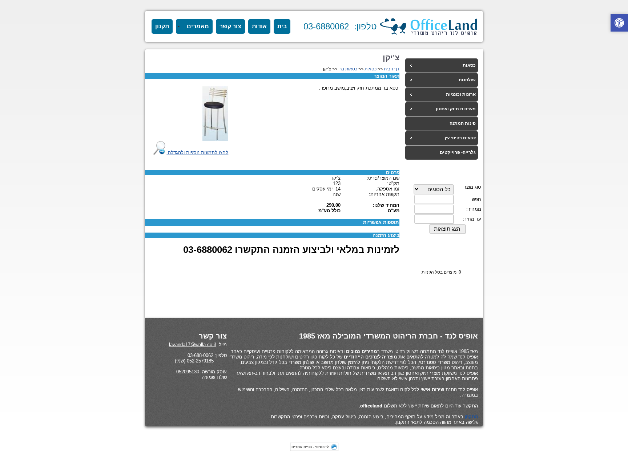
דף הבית (391, 68)
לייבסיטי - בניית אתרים (310, 447)
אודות (259, 26)
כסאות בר (347, 68)
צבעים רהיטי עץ (460, 137)
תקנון (162, 26)
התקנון (471, 416)
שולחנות (467, 79)
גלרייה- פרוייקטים (458, 152)
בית (282, 26)
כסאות (469, 65)
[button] (619, 23)
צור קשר (230, 26)
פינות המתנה (463, 123)
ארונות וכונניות (461, 94)
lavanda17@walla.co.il (192, 344)
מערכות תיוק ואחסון (456, 108)
